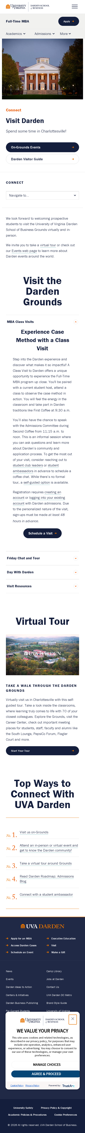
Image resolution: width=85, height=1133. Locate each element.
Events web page (24, 250)
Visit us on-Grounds (34, 832)
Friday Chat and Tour (23, 558)
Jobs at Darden (55, 979)
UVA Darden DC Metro (59, 995)
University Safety (23, 1108)
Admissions (43, 33)
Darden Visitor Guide (27, 159)
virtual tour (48, 245)
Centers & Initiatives (17, 995)
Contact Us (52, 987)
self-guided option (37, 482)
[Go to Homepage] (27, 7)
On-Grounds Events (25, 147)
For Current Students (18, 1011)
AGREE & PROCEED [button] (46, 1073)
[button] (73, 1019)
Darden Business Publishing (22, 1003)
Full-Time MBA (17, 21)
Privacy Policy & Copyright (56, 1108)
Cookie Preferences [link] (65, 1114)
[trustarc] (68, 1085)
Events (10, 979)
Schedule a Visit (40, 533)
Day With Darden (20, 572)
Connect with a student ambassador (46, 894)
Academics (14, 33)
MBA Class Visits (20, 321)
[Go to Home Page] (42, 927)
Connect (15, 182)
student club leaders (28, 465)
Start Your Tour (20, 751)
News (9, 971)
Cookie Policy (17, 1085)
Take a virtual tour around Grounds (46, 863)
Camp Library (54, 971)
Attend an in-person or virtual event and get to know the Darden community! (49, 847)
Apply (66, 21)
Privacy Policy (32, 1085)
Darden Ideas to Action (19, 987)
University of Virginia (58, 1011)
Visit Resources (19, 586)
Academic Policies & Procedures (27, 1114)
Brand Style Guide (56, 1003)
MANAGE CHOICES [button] (46, 1064)
